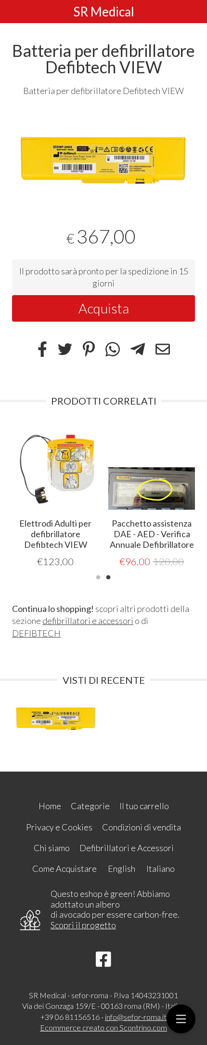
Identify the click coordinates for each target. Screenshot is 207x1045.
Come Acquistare (64, 868)
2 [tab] (108, 576)
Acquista (103, 308)
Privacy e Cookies (59, 827)
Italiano (160, 868)
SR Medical (103, 11)
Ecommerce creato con (103, 1027)
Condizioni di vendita (141, 827)
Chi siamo (52, 847)
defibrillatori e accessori (87, 620)
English (121, 868)
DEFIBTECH (36, 633)
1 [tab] (98, 576)
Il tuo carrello (144, 806)
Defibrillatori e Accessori (126, 847)
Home (50, 806)
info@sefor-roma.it (136, 1016)
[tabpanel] (103, 155)
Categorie (90, 806)
